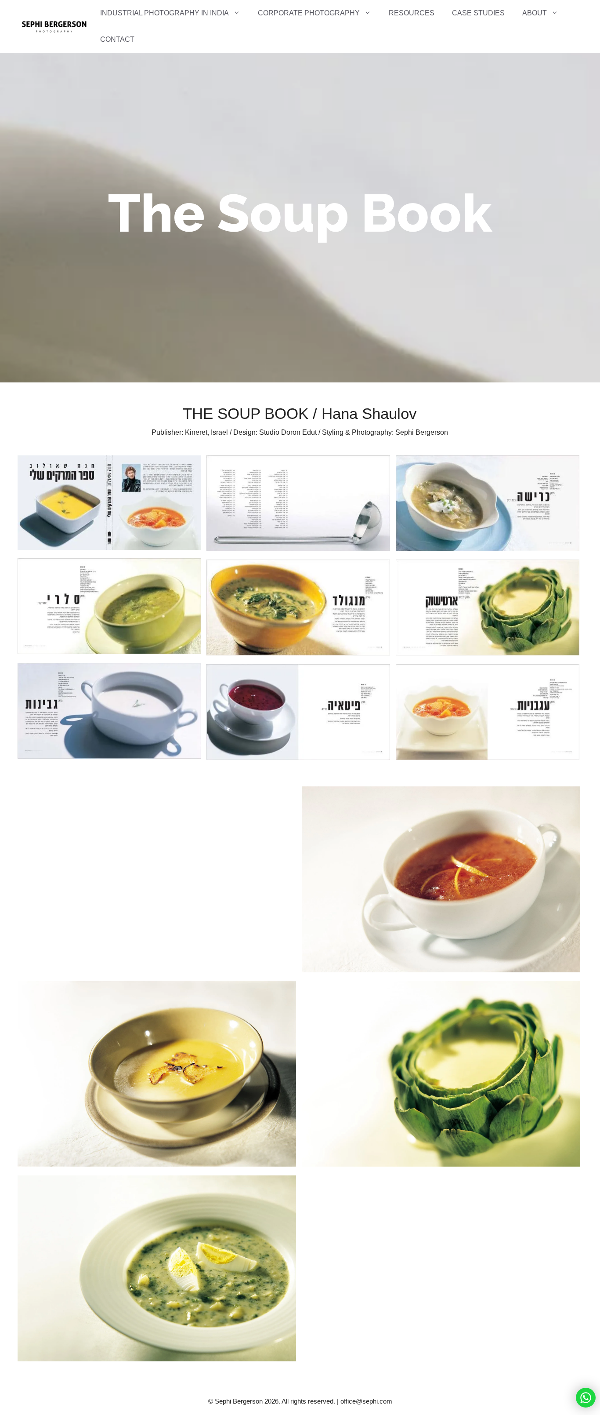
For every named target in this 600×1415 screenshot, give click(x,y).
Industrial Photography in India (164, 13)
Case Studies (478, 13)
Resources (411, 13)
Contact (117, 39)
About (534, 13)
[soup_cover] (109, 504)
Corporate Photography (309, 13)
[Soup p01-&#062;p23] (298, 504)
